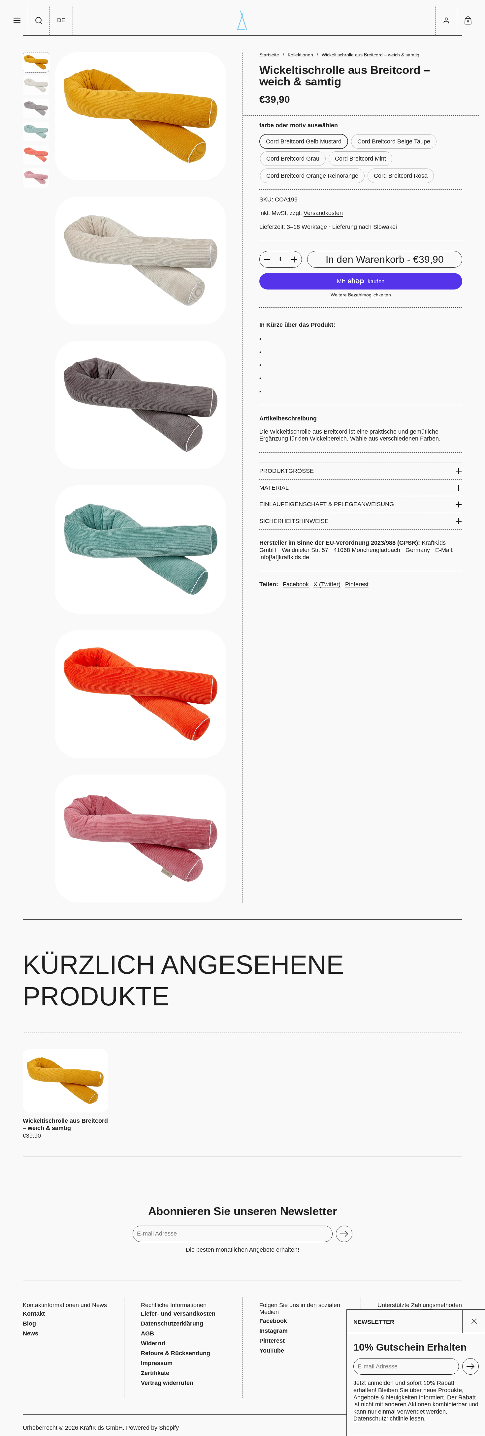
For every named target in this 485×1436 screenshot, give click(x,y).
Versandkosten (323, 213)
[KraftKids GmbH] (242, 20)
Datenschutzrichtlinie (380, 1418)
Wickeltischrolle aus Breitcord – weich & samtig (65, 1094)
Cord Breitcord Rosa (401, 175)
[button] (39, 20)
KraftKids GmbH (101, 1427)
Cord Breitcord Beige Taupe (393, 141)
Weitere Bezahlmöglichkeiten (361, 294)
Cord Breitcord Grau (292, 158)
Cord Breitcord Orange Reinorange (312, 175)
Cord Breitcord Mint (360, 158)
